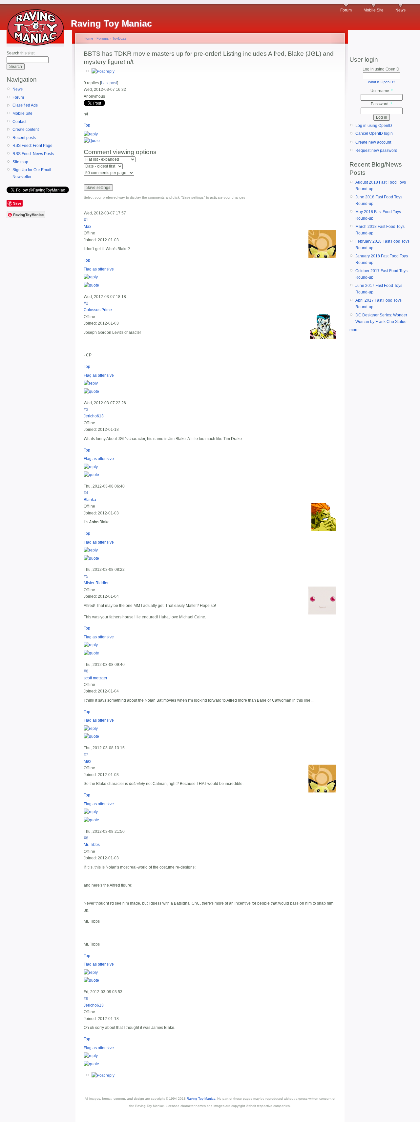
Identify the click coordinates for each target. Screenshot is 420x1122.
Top (87, 125)
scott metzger (95, 678)
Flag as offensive (99, 269)
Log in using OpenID (373, 125)
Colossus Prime (98, 310)
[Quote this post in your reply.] (92, 140)
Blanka (90, 499)
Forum (346, 10)
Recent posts (24, 137)
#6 (86, 671)
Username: (381, 91)
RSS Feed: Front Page (32, 145)
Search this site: (21, 53)
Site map (20, 162)
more (354, 330)
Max (87, 226)
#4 (86, 493)
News (400, 10)
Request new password (376, 150)
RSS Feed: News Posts (33, 153)
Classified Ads (25, 105)
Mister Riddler (96, 583)
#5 (86, 576)
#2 (86, 303)
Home (88, 38)
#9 (86, 998)
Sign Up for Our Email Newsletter (31, 173)
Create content (25, 129)
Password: (381, 104)
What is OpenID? (381, 82)
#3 (86, 409)
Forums (102, 38)
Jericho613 (94, 416)
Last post (109, 83)
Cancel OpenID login (374, 133)
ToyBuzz (119, 38)
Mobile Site (374, 10)
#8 (86, 838)
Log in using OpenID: (381, 69)
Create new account (373, 142)
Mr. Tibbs (92, 844)
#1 (86, 220)
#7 (86, 754)
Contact (19, 121)
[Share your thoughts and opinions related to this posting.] (103, 71)
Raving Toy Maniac (201, 1098)
